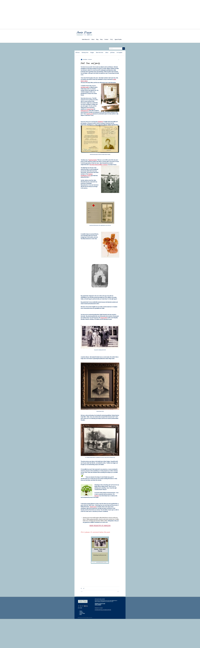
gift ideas (112, 52)
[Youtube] (85, 606)
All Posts (78, 52)
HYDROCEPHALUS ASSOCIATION (103, 609)
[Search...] (123, 48)
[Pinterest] (83, 606)
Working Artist (85, 52)
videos (106, 52)
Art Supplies (119, 52)
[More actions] (118, 59)
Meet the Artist (99, 52)
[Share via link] (83, 588)
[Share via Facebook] (81, 588)
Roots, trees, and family (90, 63)
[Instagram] (81, 606)
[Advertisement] (31, 7)
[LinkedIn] (87, 606)
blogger (92, 52)
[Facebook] (79, 606)
